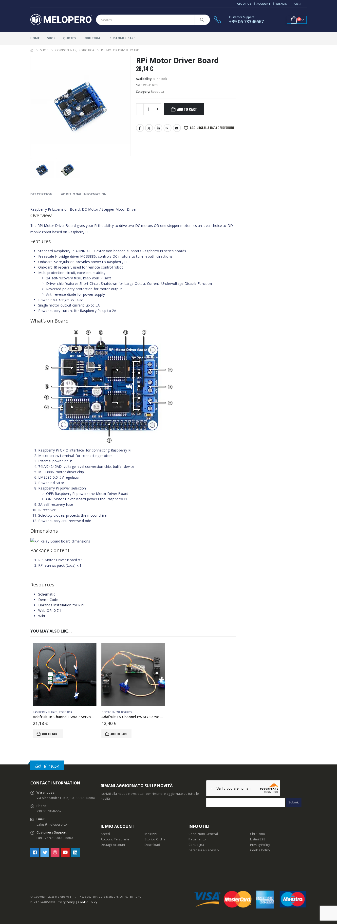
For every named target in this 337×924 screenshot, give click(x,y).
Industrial (92, 38)
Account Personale (115, 839)
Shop (51, 38)
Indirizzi (151, 834)
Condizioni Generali (203, 834)
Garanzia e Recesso (203, 850)
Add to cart (187, 109)
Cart (298, 3)
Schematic (46, 594)
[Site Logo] (61, 19)
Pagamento (197, 839)
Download (152, 845)
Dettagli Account (113, 845)
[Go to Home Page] (31, 50)
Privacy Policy (260, 845)
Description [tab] (41, 194)
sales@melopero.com (53, 824)
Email (177, 128)
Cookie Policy (260, 850)
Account (263, 3)
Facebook (140, 128)
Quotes (69, 38)
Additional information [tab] (84, 194)
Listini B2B (257, 839)
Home (35, 38)
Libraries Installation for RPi (61, 605)
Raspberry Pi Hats (45, 712)
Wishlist (282, 3)
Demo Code (48, 599)
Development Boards (116, 712)
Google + (167, 128)
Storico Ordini (155, 839)
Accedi (106, 834)
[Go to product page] (64, 674)
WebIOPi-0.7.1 (49, 610)
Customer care (122, 38)
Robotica (157, 92)
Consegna (196, 845)
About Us (244, 3)
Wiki (41, 616)
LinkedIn (158, 128)
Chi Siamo (257, 834)
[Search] (202, 20)
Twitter (149, 128)
